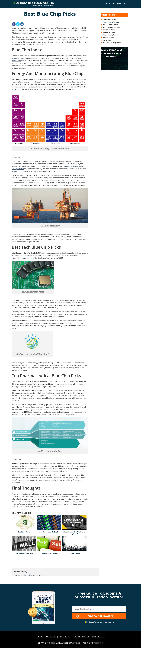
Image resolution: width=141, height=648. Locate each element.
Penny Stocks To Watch (111, 22)
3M (19, 157)
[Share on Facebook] (14, 24)
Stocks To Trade (109, 32)
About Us (51, 637)
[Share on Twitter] (18, 24)
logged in (28, 575)
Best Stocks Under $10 (111, 27)
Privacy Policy (81, 637)
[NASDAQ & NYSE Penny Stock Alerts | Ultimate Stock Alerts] (33, 4)
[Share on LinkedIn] (22, 24)
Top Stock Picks (109, 30)
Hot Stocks (107, 40)
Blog (108, 3)
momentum (16, 61)
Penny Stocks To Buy (110, 35)
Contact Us (98, 637)
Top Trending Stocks (110, 19)
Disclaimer (65, 637)
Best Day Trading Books (112, 43)
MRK (19, 459)
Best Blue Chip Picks (110, 25)
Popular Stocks (108, 38)
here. (41, 44)
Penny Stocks (120, 3)
